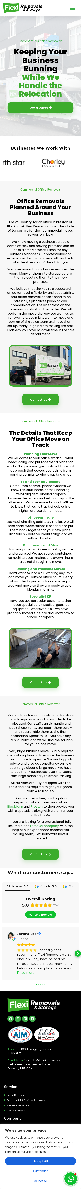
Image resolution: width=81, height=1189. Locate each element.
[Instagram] (18, 1019)
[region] (40, 1156)
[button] (72, 8)
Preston (36, 806)
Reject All (40, 1181)
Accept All (40, 1161)
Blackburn (15, 806)
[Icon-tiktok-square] (32, 1019)
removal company (44, 826)
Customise (40, 1171)
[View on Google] (11, 936)
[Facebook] (10, 1019)
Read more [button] (26, 973)
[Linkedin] (25, 1019)
